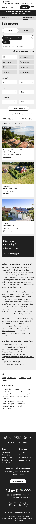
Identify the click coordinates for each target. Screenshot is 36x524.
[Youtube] (15, 504)
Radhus (27, 389)
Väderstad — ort (8, 380)
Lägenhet (6, 391)
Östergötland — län (9, 378)
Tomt (15, 391)
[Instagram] (20, 504)
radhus (14, 309)
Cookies (15, 518)
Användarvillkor (7, 518)
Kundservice (6, 452)
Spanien (31, 17)
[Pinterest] (25, 504)
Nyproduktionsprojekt (23, 394)
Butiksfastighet (23, 396)
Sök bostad (5, 7)
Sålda (26, 30)
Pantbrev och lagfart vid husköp (13, 354)
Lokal (20, 406)
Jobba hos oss (24, 460)
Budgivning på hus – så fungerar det (15, 347)
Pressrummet (24, 457)
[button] (33, 7)
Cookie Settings (18, 520)
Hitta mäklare (7, 455)
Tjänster (22, 455)
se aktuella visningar (18, 13)
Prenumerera (18, 481)
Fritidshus (17, 389)
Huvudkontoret (7, 460)
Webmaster (23, 518)
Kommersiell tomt (24, 404)
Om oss (22, 452)
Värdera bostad (7, 462)
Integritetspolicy (11, 516)
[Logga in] (32, 2)
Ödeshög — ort (25, 378)
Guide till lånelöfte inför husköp (13, 349)
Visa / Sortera (9, 119)
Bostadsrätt (6, 389)
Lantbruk (23, 391)
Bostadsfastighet (8, 396)
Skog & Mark (7, 408)
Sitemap (30, 518)
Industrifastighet (8, 404)
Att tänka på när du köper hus (12, 345)
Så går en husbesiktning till (11, 362)
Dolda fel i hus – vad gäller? (12, 352)
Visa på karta (29, 119)
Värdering (25, 7)
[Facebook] (10, 504)
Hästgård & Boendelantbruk (12, 401)
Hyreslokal (6, 399)
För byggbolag (7, 457)
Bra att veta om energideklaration (14, 364)
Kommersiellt (7, 394)
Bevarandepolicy (23, 516)
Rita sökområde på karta (25, 51)
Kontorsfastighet (8, 406)
